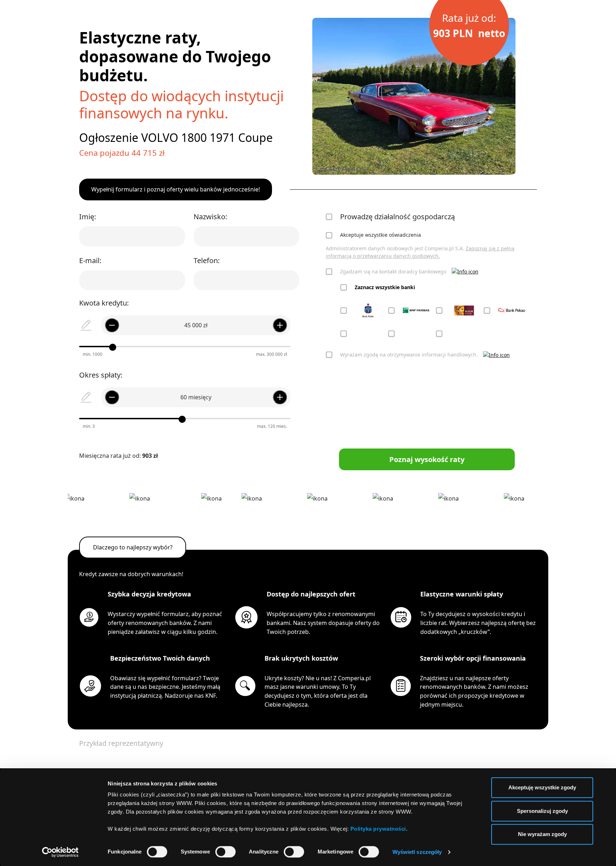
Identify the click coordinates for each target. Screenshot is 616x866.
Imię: (87, 216)
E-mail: (90, 260)
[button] (465, 271)
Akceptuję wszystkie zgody (542, 787)
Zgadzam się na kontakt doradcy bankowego (393, 271)
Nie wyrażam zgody (542, 834)
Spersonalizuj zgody (542, 811)
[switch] (225, 851)
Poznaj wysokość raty (426, 459)
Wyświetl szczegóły (417, 852)
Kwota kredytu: (104, 303)
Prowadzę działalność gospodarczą (397, 216)
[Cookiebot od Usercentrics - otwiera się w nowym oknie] (60, 852)
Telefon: (207, 260)
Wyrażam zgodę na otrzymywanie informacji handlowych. (409, 354)
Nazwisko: (210, 216)
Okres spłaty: (100, 375)
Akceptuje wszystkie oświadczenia (380, 234)
